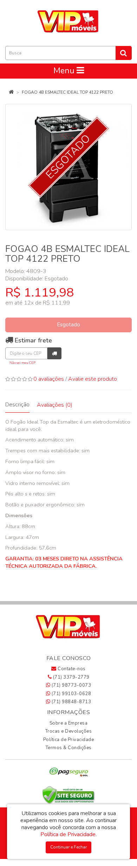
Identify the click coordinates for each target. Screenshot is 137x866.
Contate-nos (71, 669)
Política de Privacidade (68, 740)
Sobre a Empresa (69, 723)
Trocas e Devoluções (68, 731)
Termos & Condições (69, 748)
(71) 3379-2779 (71, 677)
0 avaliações (48, 379)
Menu (65, 70)
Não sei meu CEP (22, 362)
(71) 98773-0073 (70, 685)
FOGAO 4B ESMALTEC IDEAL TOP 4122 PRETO (67, 92)
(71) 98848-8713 (70, 702)
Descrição (17, 404)
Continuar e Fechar (68, 847)
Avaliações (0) (54, 405)
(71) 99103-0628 (70, 694)
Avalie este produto (92, 379)
